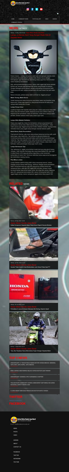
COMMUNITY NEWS (23, 19)
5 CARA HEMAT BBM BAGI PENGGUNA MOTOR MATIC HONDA (29, 391)
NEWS (15, 428)
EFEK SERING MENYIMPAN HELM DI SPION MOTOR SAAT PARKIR (30, 371)
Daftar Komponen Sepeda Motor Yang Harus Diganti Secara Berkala (31, 225)
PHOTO (15, 432)
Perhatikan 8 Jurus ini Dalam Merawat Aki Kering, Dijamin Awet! (30, 309)
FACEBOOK (16, 452)
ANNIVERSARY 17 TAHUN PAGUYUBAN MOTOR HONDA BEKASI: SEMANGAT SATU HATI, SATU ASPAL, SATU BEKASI (34, 364)
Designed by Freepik (16, 464)
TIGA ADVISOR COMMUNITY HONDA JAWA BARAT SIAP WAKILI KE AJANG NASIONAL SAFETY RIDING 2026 (33, 384)
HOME (12, 19)
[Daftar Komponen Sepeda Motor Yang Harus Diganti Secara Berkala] (33, 202)
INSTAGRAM (16, 458)
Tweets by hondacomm (15, 400)
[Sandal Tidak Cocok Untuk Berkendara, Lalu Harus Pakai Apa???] (33, 244)
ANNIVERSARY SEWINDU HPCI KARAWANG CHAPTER (27, 377)
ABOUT (15, 443)
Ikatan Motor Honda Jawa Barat (23, 223)
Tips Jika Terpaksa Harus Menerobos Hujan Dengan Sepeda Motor (31, 351)
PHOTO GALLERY (36, 19)
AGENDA (55, 19)
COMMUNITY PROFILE (16, 22)
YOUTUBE (16, 462)
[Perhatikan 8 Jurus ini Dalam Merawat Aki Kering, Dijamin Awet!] (33, 286)
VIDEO (46, 19)
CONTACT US (17, 447)
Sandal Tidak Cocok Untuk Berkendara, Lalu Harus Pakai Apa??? (30, 267)
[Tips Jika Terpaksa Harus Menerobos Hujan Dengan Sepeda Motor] (33, 328)
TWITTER (16, 455)
